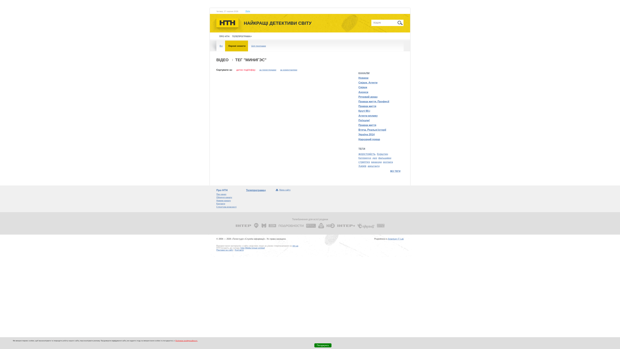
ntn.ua (295, 246)
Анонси (363, 92)
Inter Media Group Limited (252, 248)
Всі (221, 46)
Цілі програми (258, 46)
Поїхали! (364, 120)
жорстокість (367, 154)
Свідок (362, 87)
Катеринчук (364, 158)
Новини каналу (223, 200)
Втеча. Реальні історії (372, 129)
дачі (374, 158)
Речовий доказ (367, 96)
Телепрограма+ (242, 36)
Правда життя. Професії (373, 101)
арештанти (374, 166)
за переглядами (267, 70)
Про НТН (224, 36)
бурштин (382, 154)
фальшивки (384, 158)
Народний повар (369, 139)
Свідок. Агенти (367, 82)
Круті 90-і (364, 111)
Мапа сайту (285, 190)
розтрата (388, 162)
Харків (362, 166)
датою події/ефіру (245, 70)
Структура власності (226, 207)
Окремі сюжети (237, 46)
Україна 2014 (366, 134)
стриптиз (364, 162)
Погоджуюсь (323, 345)
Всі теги (395, 171)
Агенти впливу (368, 115)
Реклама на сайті (224, 250)
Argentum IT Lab (396, 239)
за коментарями (288, 70)
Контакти (220, 203)
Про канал (221, 194)
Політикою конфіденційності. (186, 341)
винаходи (376, 162)
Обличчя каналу (224, 197)
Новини (363, 78)
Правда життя (367, 106)
